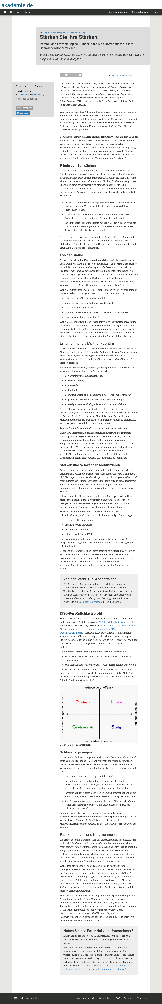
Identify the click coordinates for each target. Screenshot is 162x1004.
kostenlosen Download (88, 601)
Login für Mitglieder (24, 108)
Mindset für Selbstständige (76, 33)
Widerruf (128, 998)
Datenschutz (105, 998)
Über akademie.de (117, 12)
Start (5, 12)
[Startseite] (22, 5)
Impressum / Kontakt (85, 998)
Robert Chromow (119, 75)
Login (155, 12)
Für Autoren (142, 998)
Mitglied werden (140, 12)
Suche (27, 12)
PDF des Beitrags (26, 99)
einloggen (23, 95)
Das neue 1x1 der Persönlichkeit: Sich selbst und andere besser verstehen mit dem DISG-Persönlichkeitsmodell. (98, 629)
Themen (14, 12)
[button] (62, 75)
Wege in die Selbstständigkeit (54, 33)
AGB (118, 998)
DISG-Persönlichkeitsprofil (112, 622)
